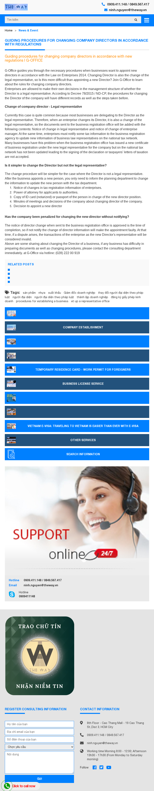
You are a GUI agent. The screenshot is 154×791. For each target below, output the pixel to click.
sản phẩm (29, 292)
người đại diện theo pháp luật (54, 297)
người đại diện (22, 297)
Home (8, 30)
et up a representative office (90, 301)
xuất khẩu (54, 292)
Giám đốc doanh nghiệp (79, 292)
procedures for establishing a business (42, 301)
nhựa (41, 292)
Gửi (39, 778)
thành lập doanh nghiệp (92, 297)
